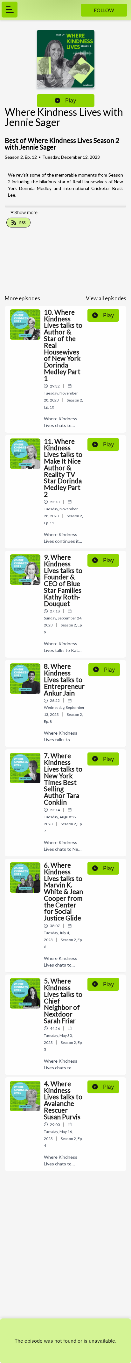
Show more (26, 212)
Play (70, 100)
